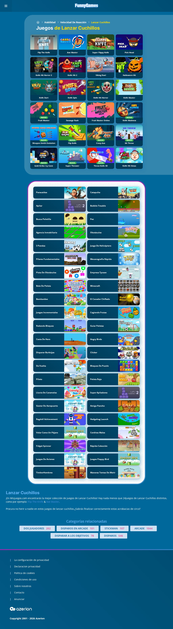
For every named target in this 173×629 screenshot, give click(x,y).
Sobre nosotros (22, 586)
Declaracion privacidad (27, 566)
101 (92, 528)
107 (122, 528)
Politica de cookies (24, 573)
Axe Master (52, 501)
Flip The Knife (35, 501)
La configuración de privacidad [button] (31, 560)
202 (48, 528)
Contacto (19, 592)
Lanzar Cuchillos (100, 22)
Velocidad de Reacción (73, 22)
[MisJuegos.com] (38, 22)
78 (92, 535)
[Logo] (86, 6)
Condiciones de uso (25, 579)
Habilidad (50, 22)
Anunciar (19, 599)
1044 (149, 528)
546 (120, 535)
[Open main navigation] (6, 6)
